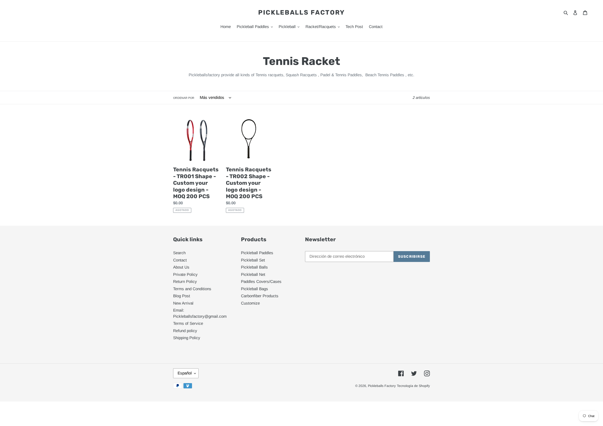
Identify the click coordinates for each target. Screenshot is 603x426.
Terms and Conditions (192, 289)
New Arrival (183, 303)
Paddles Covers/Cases (261, 281)
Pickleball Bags (254, 289)
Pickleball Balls (254, 267)
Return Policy (185, 281)
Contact (180, 260)
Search (179, 253)
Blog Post (181, 296)
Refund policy (185, 331)
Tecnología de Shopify (413, 386)
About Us (181, 267)
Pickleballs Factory (301, 12)
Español (185, 373)
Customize (250, 303)
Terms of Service (188, 323)
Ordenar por (183, 98)
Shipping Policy (186, 338)
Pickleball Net (253, 274)
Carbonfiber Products (259, 296)
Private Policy (185, 274)
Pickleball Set (253, 260)
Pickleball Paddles (257, 253)
